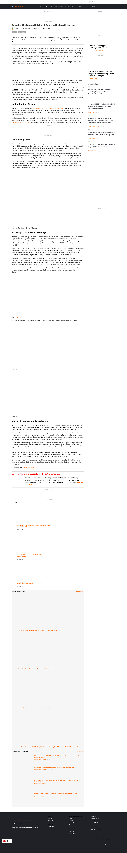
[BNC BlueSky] (29, 834)
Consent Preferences (96, 829)
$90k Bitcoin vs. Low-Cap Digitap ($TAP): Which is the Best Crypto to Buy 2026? (54, 767)
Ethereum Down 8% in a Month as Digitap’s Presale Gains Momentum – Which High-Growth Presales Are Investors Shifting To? (55, 794)
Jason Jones (91, 139)
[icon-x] (21, 834)
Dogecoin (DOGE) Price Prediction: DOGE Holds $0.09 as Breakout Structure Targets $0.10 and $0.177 (101, 106)
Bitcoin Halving (22, 32)
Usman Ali (91, 112)
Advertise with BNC (48, 21)
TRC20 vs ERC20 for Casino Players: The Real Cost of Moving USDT (37, 630)
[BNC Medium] (27, 834)
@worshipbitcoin (28, 468)
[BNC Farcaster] (32, 834)
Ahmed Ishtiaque (93, 98)
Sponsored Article (40, 759)
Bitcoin (14, 32)
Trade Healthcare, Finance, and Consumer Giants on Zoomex (36, 669)
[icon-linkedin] (18, 834)
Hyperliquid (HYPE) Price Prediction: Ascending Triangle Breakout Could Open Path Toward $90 (100, 92)
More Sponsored (79, 591)
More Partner (80, 751)
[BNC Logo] (27, 816)
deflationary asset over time (21, 122)
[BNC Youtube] (24, 834)
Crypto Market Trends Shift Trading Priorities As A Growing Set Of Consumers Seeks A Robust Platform (49, 747)
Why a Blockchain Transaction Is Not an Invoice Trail (34, 708)
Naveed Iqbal (92, 151)
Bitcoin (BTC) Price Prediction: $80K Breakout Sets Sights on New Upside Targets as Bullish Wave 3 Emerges (100, 120)
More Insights (112, 84)
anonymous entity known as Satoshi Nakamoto (48, 108)
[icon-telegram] (15, 834)
